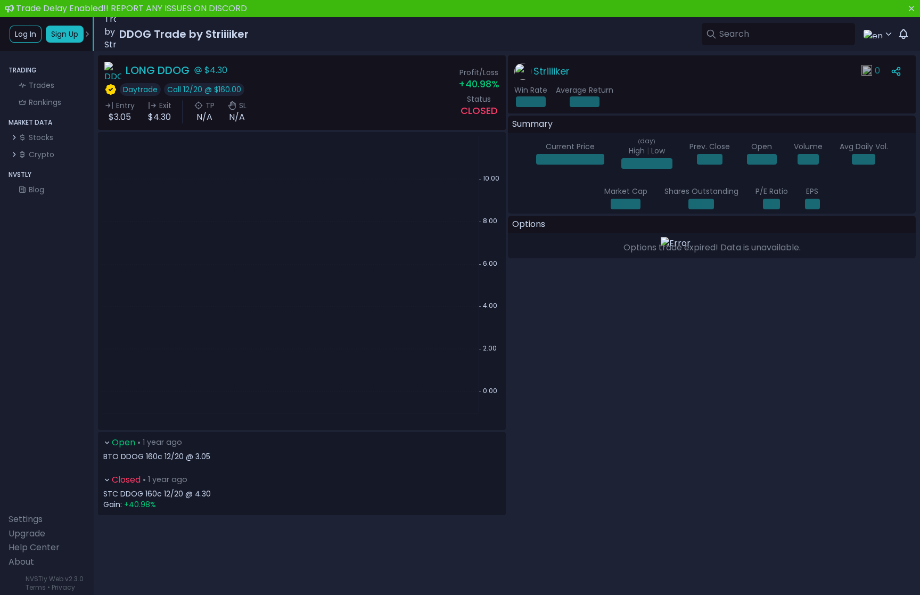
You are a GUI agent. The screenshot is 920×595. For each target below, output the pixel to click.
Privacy (63, 587)
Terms (36, 587)
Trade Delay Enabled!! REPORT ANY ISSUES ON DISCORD (131, 8)
